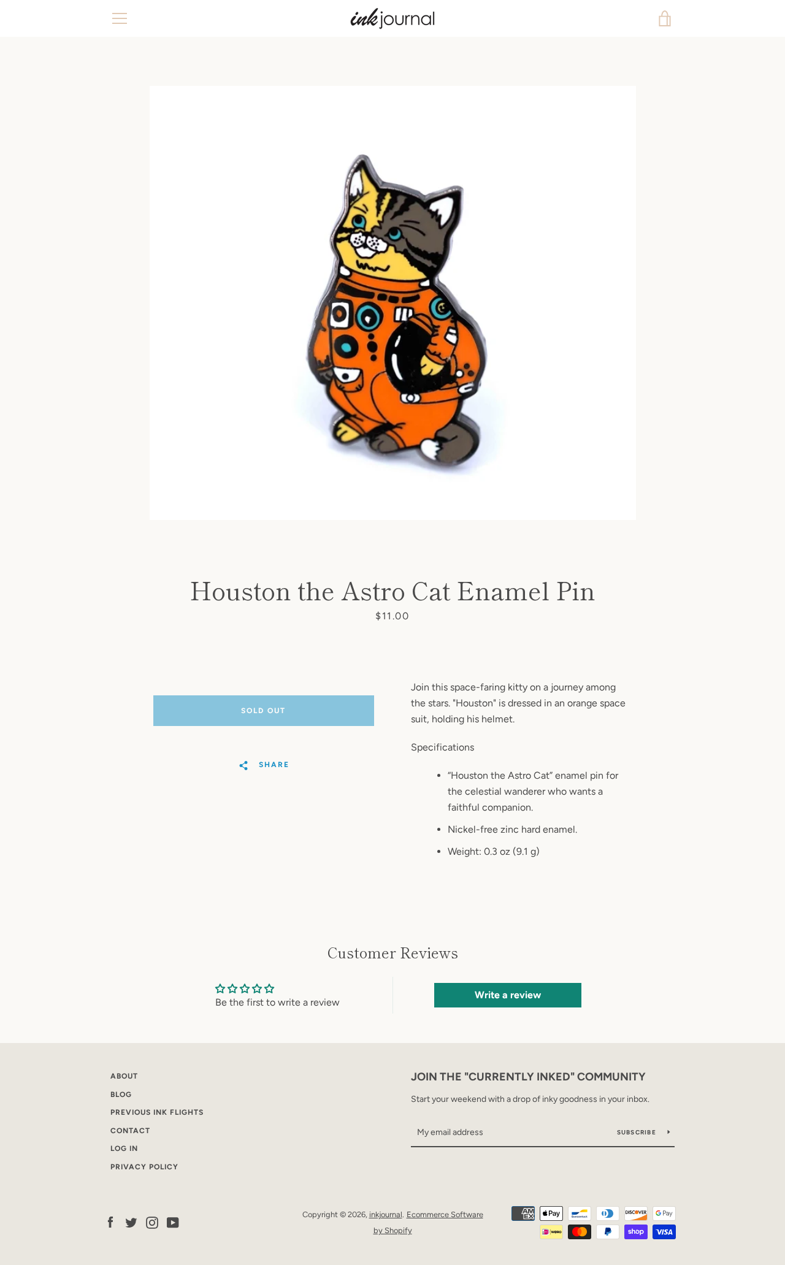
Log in (124, 1148)
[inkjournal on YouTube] (173, 1222)
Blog (121, 1094)
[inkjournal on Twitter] (131, 1222)
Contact (130, 1130)
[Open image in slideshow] (393, 303)
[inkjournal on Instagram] (152, 1222)
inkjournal (385, 1214)
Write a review (508, 995)
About (124, 1076)
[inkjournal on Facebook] (110, 1222)
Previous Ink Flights (157, 1112)
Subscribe (638, 1132)
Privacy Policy (144, 1167)
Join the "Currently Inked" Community (528, 1076)
